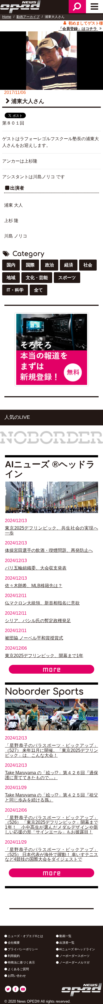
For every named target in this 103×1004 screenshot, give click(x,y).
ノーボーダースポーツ (74, 955)
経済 (68, 265)
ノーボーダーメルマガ (74, 962)
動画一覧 (65, 936)
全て (38, 290)
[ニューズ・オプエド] (21, 6)
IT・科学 (15, 290)
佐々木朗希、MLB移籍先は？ (33, 585)
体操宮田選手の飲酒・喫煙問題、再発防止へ (49, 550)
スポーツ (67, 277)
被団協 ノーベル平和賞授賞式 (34, 638)
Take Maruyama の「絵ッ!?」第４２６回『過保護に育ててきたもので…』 (51, 775)
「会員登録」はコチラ (78, 28)
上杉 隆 (11, 220)
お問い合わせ (16, 975)
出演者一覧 (66, 942)
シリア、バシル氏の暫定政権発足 (38, 620)
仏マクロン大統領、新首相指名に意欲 (42, 603)
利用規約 (13, 955)
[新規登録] (52, 349)
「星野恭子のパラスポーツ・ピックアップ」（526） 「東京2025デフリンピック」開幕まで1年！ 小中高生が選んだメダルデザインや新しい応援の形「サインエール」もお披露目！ (51, 825)
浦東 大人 (13, 205)
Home (6, 17)
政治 (49, 265)
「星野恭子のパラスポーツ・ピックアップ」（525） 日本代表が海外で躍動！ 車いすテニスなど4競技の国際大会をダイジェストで (51, 854)
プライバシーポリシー (22, 949)
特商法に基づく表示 (21, 962)
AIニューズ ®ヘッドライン (77, 949)
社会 (87, 265)
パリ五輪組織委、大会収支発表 (35, 568)
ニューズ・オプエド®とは (25, 936)
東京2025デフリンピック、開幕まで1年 (44, 655)
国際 (30, 265)
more (51, 669)
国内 (11, 265)
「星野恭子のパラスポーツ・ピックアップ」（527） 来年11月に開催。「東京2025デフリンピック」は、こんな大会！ (51, 750)
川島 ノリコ (15, 236)
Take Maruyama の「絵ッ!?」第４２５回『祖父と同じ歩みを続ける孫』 (51, 797)
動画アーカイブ (28, 17)
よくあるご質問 (18, 969)
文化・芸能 (37, 277)
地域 (11, 277)
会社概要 (13, 942)
